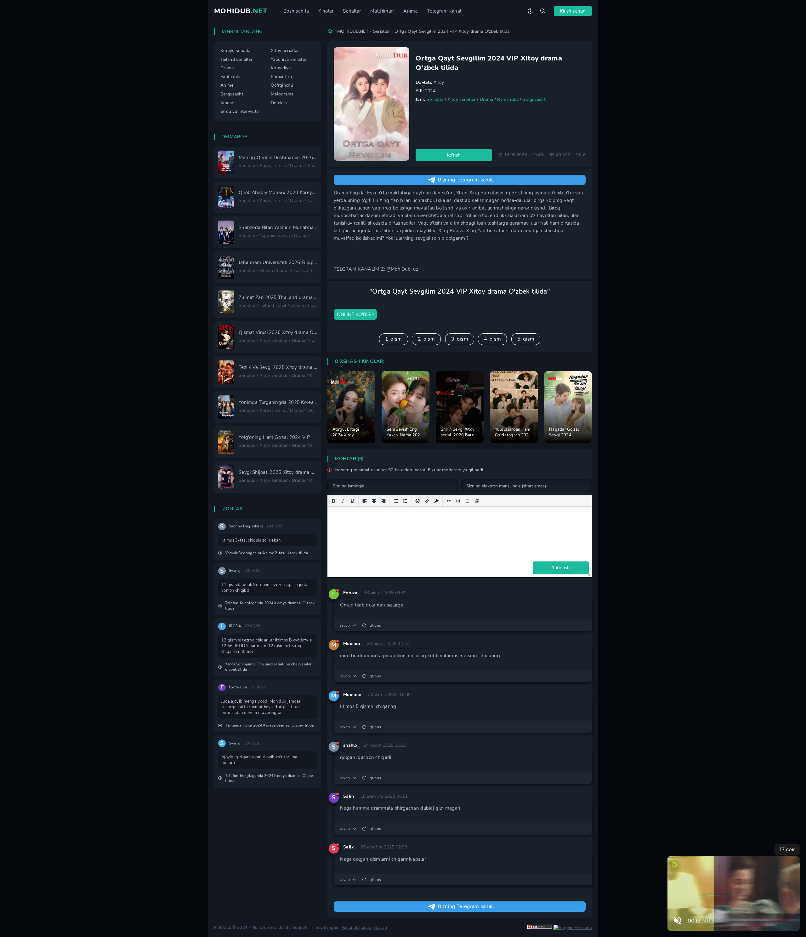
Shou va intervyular (240, 111)
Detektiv (279, 103)
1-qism (393, 339)
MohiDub (241, 11)
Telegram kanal (444, 11)
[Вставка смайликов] (417, 501)
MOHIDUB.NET (352, 31)
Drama (486, 99)
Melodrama (282, 94)
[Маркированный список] (395, 501)
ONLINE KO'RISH (355, 314)
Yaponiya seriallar (288, 59)
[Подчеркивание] (352, 501)
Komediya (281, 68)
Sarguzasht (534, 99)
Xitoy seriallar (461, 99)
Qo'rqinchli (282, 85)
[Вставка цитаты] (448, 501)
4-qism (492, 339)
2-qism (426, 339)
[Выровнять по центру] (374, 501)
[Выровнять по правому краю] (383, 501)
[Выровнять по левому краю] (364, 501)
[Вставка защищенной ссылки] (436, 501)
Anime (410, 11)
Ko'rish (454, 155)
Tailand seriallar (236, 59)
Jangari (227, 103)
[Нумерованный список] (405, 501)
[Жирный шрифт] (333, 501)
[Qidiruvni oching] (543, 11)
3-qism (459, 339)
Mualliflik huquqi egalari (363, 927)
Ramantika (508, 99)
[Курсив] (343, 501)
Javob (345, 625)
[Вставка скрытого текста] (477, 501)
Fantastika (230, 77)
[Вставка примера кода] (458, 501)
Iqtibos (375, 625)
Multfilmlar (382, 11)
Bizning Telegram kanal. (466, 179)
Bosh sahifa (296, 11)
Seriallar (352, 11)
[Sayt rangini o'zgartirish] (530, 11)
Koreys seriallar (236, 51)
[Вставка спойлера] (467, 501)
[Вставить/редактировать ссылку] (427, 501)
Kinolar (325, 11)
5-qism (525, 339)
